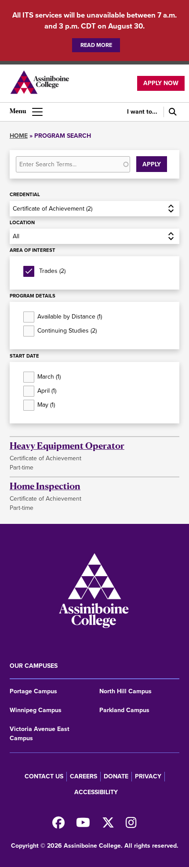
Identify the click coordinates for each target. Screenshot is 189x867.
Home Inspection (45, 485)
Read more (96, 45)
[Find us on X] (108, 825)
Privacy (148, 776)
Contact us (44, 776)
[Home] (39, 83)
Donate (116, 776)
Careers (83, 776)
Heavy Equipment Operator (67, 445)
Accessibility (96, 792)
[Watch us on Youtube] (83, 825)
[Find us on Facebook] (58, 825)
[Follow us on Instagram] (131, 825)
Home (19, 135)
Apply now (160, 83)
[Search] (171, 112)
